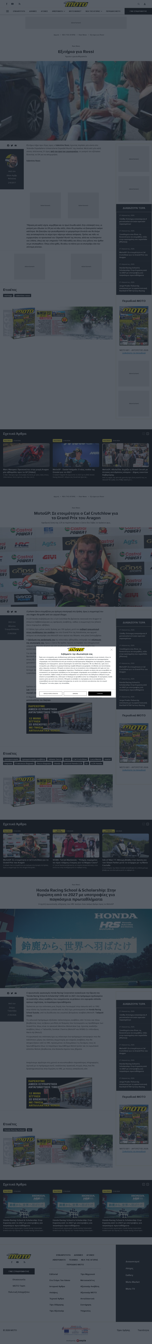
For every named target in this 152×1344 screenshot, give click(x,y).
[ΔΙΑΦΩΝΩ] (112, 650)
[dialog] (76, 672)
